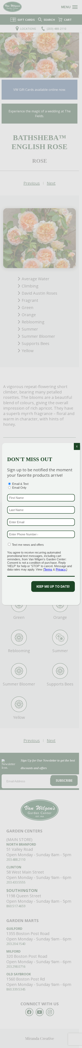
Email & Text (20, 483)
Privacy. (61, 569)
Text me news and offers (28, 544)
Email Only (19, 487)
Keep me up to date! (53, 586)
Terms (48, 569)
